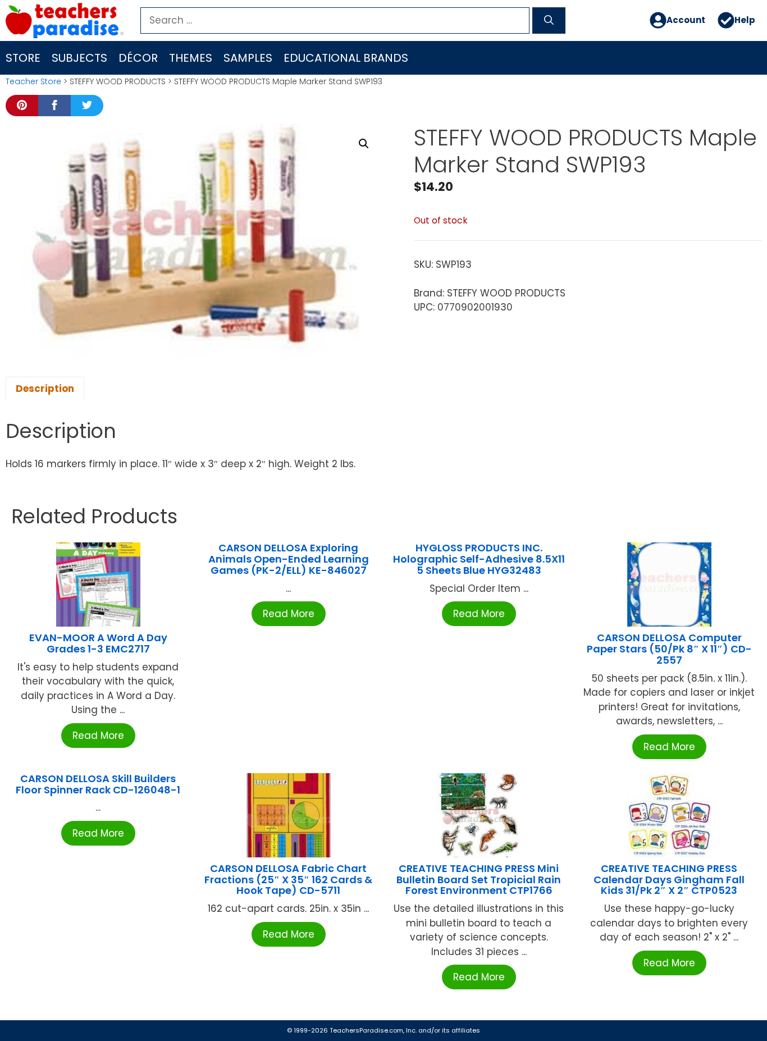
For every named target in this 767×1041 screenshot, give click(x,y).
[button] (364, 144)
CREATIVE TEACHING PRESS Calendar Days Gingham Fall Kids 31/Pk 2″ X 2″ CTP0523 (669, 879)
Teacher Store (33, 81)
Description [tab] (45, 388)
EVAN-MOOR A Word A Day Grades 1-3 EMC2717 (98, 643)
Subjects (79, 58)
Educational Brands (346, 58)
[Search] (548, 20)
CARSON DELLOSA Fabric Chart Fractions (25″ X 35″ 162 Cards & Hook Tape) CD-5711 (288, 879)
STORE (23, 58)
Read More (98, 735)
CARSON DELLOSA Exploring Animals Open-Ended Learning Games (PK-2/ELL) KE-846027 (288, 559)
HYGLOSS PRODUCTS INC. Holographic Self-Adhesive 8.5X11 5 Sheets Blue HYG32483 (479, 559)
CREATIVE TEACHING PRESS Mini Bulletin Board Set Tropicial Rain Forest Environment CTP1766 (478, 879)
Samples (247, 58)
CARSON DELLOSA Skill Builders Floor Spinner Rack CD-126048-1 (98, 784)
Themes (190, 58)
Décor (138, 58)
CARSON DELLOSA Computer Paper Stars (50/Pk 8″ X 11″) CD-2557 (669, 649)
